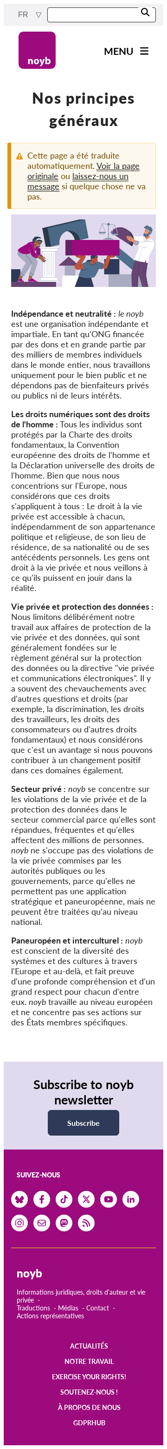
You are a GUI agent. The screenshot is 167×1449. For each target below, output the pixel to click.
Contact (97, 1308)
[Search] (145, 12)
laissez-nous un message (77, 181)
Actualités (89, 1346)
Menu (119, 51)
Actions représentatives (50, 1316)
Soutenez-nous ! (89, 1392)
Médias (68, 1308)
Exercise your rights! (89, 1377)
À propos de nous (89, 1407)
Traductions (33, 1308)
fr (24, 15)
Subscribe (83, 1122)
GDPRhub (89, 1423)
